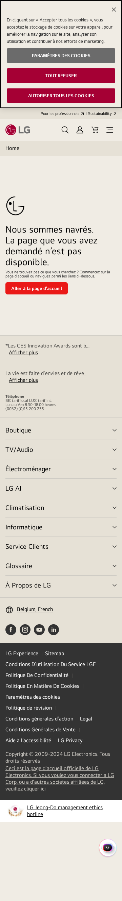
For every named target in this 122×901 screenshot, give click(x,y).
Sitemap (54, 653)
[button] (65, 130)
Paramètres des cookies (32, 697)
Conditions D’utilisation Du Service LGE (50, 664)
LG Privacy (70, 740)
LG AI (13, 488)
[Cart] (95, 130)
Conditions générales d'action (39, 718)
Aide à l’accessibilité (28, 740)
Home (12, 148)
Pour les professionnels (60, 113)
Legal (86, 718)
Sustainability (100, 113)
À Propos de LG (28, 585)
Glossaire (18, 566)
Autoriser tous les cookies (61, 95)
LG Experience (21, 653)
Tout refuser (61, 75)
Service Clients (26, 546)
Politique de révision (28, 707)
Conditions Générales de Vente (40, 729)
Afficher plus (23, 352)
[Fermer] (113, 9)
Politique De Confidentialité (36, 675)
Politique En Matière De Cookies (42, 686)
